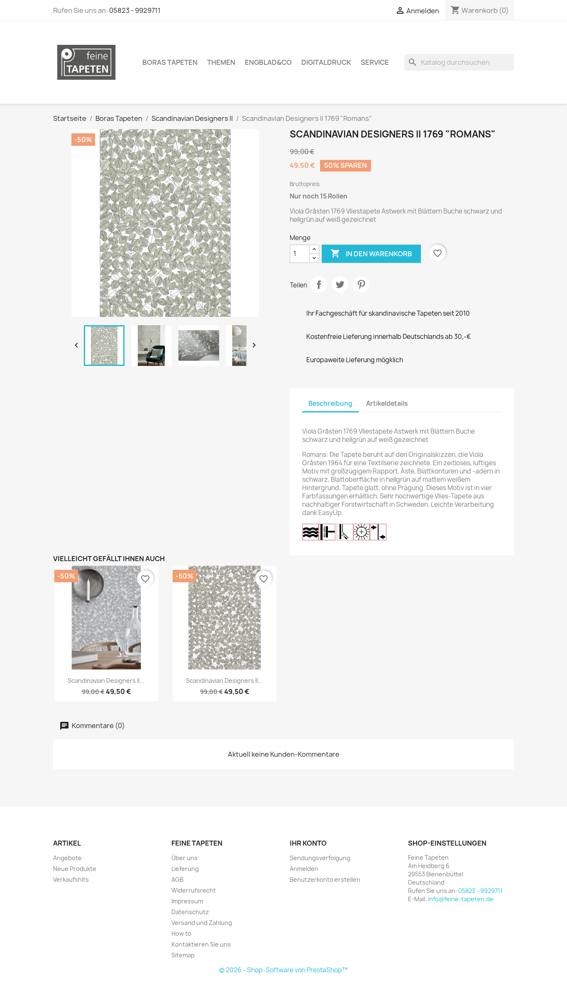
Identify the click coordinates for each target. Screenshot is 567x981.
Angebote (67, 858)
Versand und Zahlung (201, 923)
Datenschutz (190, 912)
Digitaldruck (326, 62)
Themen (221, 62)
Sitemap (183, 955)
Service (375, 62)
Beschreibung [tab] (330, 403)
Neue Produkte (74, 869)
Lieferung (185, 869)
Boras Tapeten (170, 62)
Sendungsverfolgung (320, 858)
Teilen (318, 284)
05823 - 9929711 (135, 10)
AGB (177, 879)
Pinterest (361, 284)
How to (181, 933)
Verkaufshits (71, 879)
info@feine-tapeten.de (461, 899)
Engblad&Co (268, 62)
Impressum (187, 901)
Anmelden (304, 869)
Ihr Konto (308, 843)
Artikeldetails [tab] (387, 403)
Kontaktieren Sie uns (201, 944)
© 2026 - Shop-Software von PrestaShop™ (283, 970)
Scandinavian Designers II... (106, 680)
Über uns (184, 858)
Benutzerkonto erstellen (325, 879)
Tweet (340, 284)
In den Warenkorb (371, 253)
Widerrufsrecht (193, 890)
